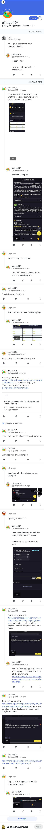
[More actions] (40, 18)
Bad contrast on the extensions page (24, 312)
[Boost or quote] (23, 75)
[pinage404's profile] (8, 55)
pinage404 (10, 23)
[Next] (39, 495)
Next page (22, 819)
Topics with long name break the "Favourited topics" (22, 782)
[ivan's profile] (4, 38)
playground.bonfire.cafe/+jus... (15, 388)
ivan (9, 37)
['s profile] (4, 254)
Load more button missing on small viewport (22, 436)
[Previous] (15, 495)
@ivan (10, 39)
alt (13, 159)
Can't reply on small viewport (15, 455)
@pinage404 (17, 57)
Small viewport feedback (19, 258)
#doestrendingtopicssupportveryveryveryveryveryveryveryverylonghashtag (24, 620)
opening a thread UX (17, 518)
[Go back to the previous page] (3, 2)
